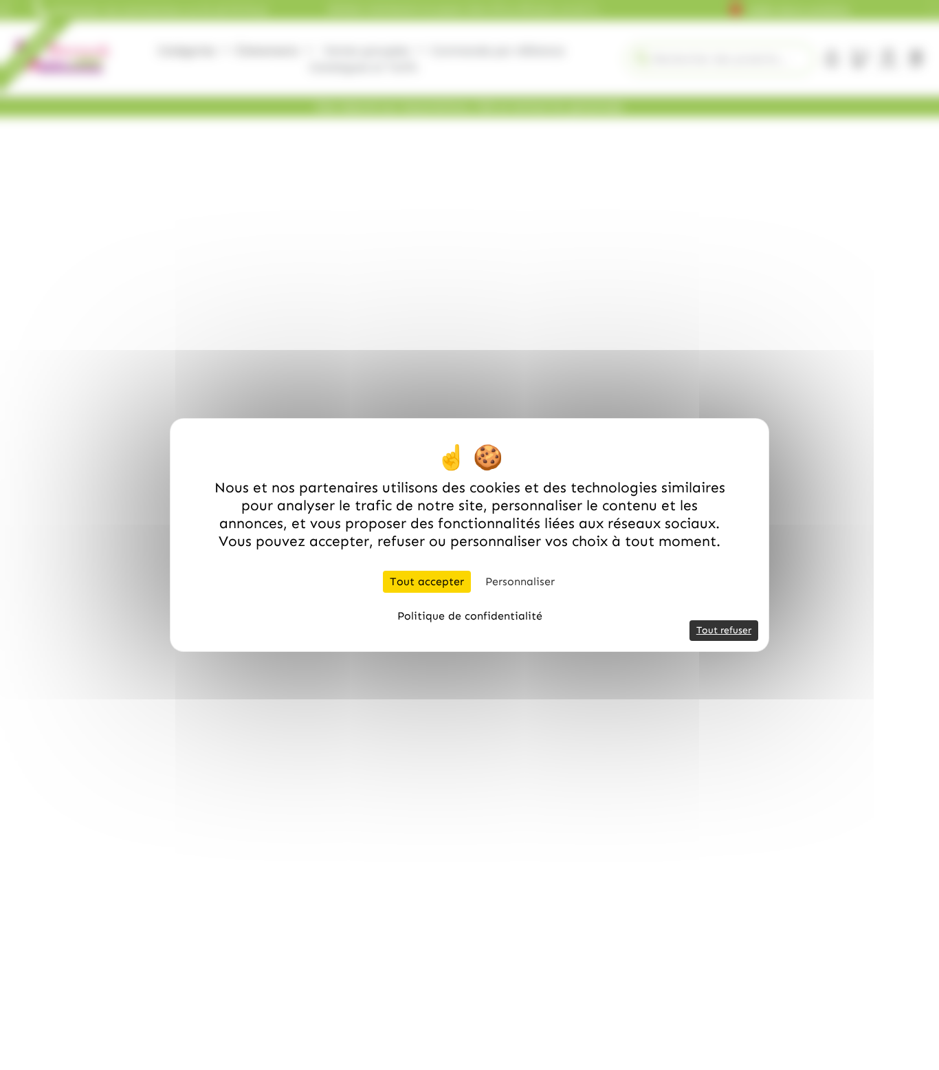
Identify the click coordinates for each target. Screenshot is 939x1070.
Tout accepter (427, 581)
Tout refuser (723, 630)
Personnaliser (520, 581)
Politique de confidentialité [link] (469, 615)
